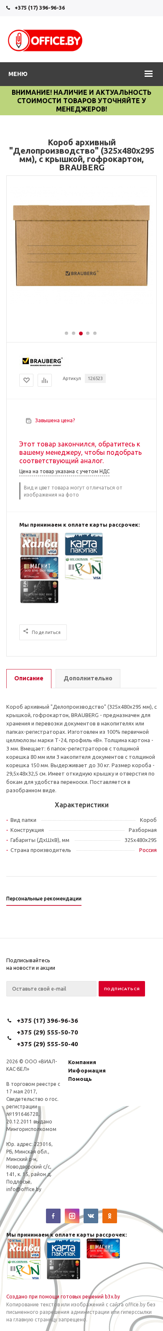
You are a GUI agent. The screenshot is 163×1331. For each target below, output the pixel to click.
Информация (87, 1070)
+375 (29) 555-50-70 (47, 1032)
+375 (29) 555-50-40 (47, 1043)
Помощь (80, 1079)
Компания (82, 1062)
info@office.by (23, 1189)
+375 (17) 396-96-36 (40, 7)
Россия (148, 850)
